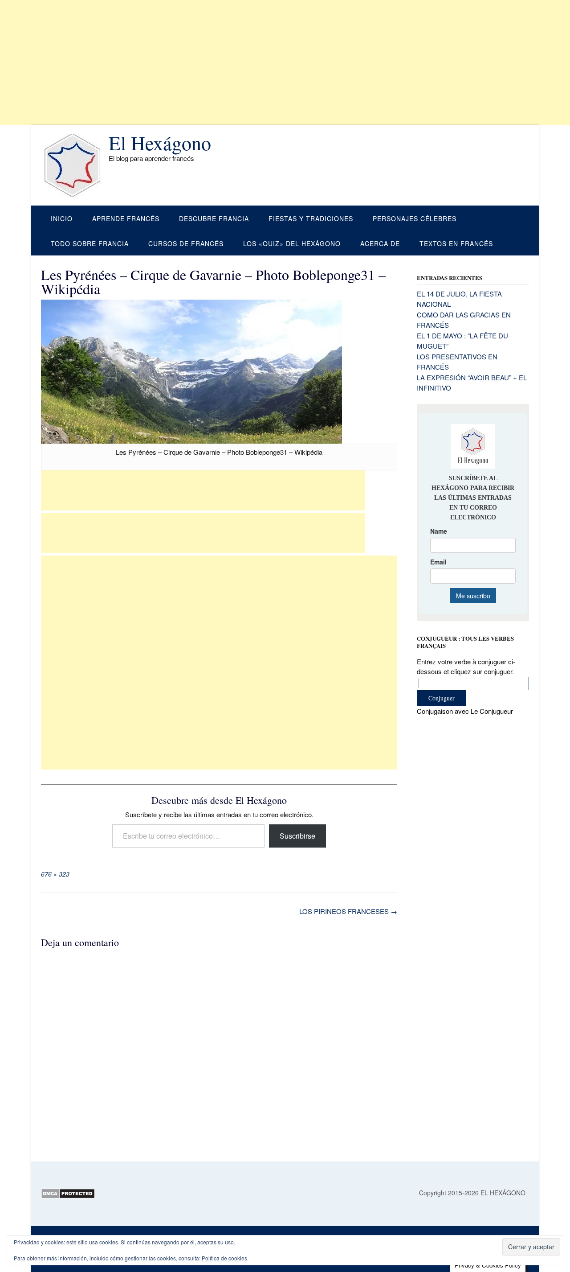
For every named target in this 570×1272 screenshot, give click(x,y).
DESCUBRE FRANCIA (214, 218)
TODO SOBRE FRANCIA (90, 243)
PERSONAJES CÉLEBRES (414, 218)
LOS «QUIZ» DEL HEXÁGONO (292, 243)
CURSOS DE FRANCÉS (186, 243)
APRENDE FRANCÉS (125, 218)
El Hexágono (160, 143)
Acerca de (380, 243)
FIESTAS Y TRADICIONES (311, 218)
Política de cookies (224, 1258)
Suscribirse (297, 836)
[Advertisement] (267, 62)
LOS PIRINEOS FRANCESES (348, 911)
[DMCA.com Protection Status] (68, 1196)
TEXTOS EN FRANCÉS (456, 243)
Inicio (62, 218)
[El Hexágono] (75, 165)
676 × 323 (55, 873)
